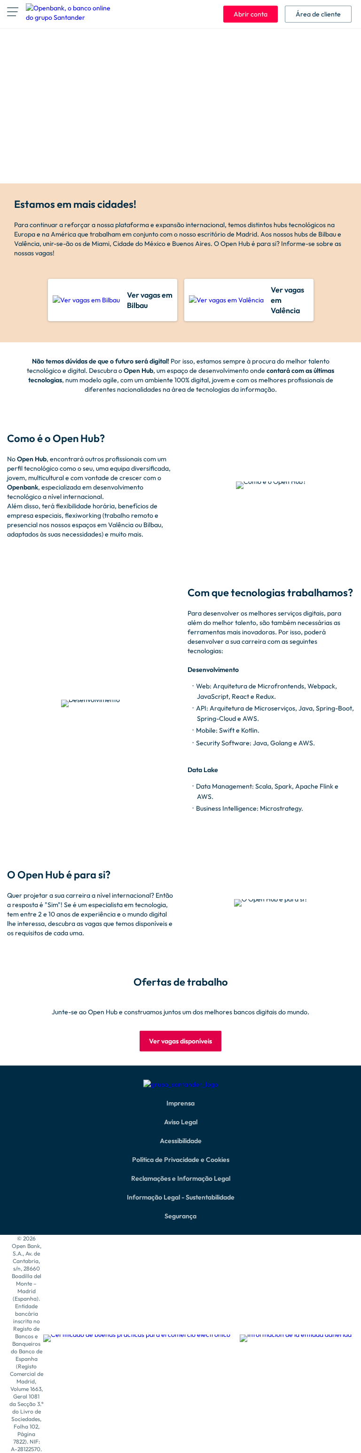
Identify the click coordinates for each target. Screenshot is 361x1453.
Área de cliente (318, 14)
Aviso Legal (180, 1122)
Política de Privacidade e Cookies (180, 1159)
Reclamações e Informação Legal (180, 1178)
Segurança (180, 1216)
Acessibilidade (181, 1141)
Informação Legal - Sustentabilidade (181, 1197)
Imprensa (180, 1103)
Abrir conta (250, 14)
